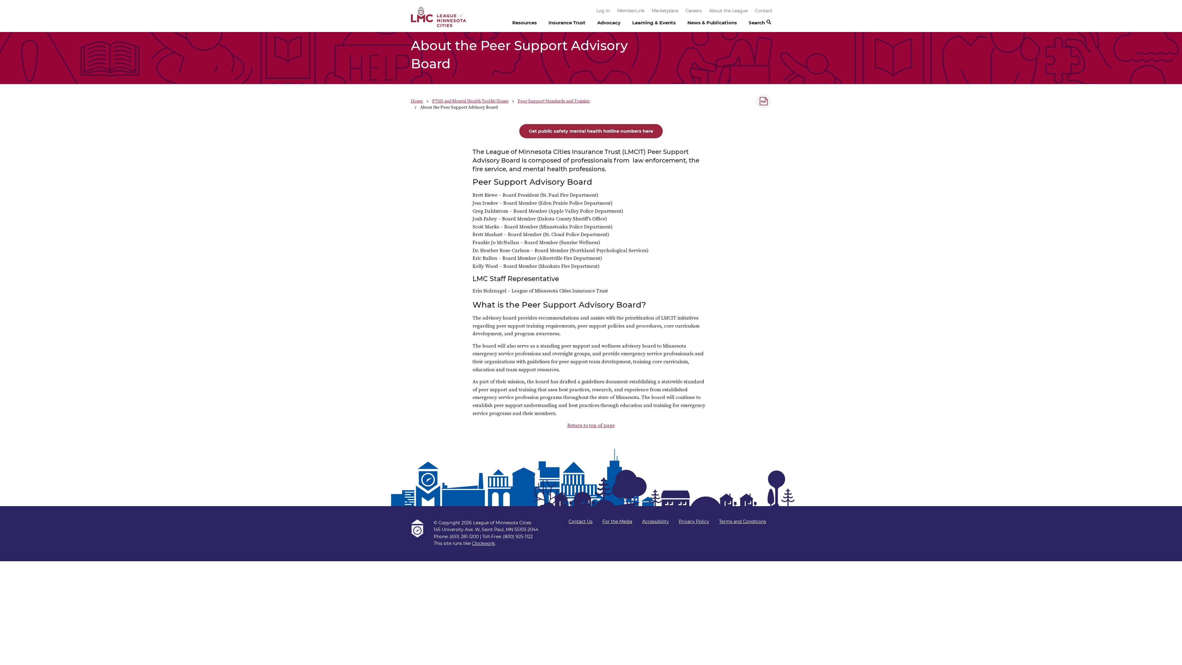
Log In (603, 11)
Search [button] (757, 23)
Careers (693, 11)
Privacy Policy (694, 521)
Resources (524, 23)
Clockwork (483, 543)
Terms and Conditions (742, 521)
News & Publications (712, 23)
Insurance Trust (567, 23)
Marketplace (665, 11)
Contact (763, 11)
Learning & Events (654, 23)
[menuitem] (524, 24)
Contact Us (581, 521)
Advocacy (609, 23)
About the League (728, 11)
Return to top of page (591, 425)
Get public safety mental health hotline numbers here (591, 131)
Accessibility (655, 521)
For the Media (617, 521)
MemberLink (630, 11)
